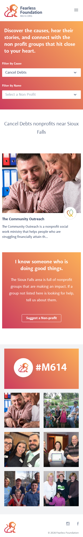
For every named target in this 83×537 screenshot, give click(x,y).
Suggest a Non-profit (41, 318)
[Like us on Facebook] (78, 524)
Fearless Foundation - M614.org (23, 10)
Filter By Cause (11, 64)
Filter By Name (11, 86)
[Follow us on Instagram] (68, 524)
